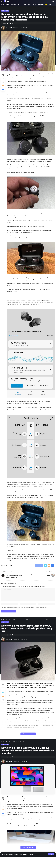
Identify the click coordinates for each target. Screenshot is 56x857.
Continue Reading (28, 734)
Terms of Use (30, 854)
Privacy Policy (21, 854)
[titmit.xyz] (7, 1)
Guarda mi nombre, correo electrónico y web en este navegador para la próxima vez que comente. (25, 607)
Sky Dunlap (9, 27)
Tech (3, 10)
